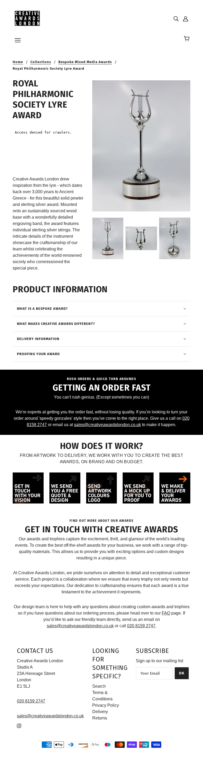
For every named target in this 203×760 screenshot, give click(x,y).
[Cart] (188, 39)
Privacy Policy (105, 705)
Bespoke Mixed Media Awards (85, 62)
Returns (99, 718)
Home (18, 62)
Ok (181, 673)
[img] (176, 18)
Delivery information (38, 339)
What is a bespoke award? (42, 309)
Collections (40, 62)
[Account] (185, 18)
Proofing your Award (38, 354)
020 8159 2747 (31, 701)
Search (99, 686)
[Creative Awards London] (28, 18)
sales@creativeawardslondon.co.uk (107, 424)
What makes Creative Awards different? (56, 324)
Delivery (100, 711)
